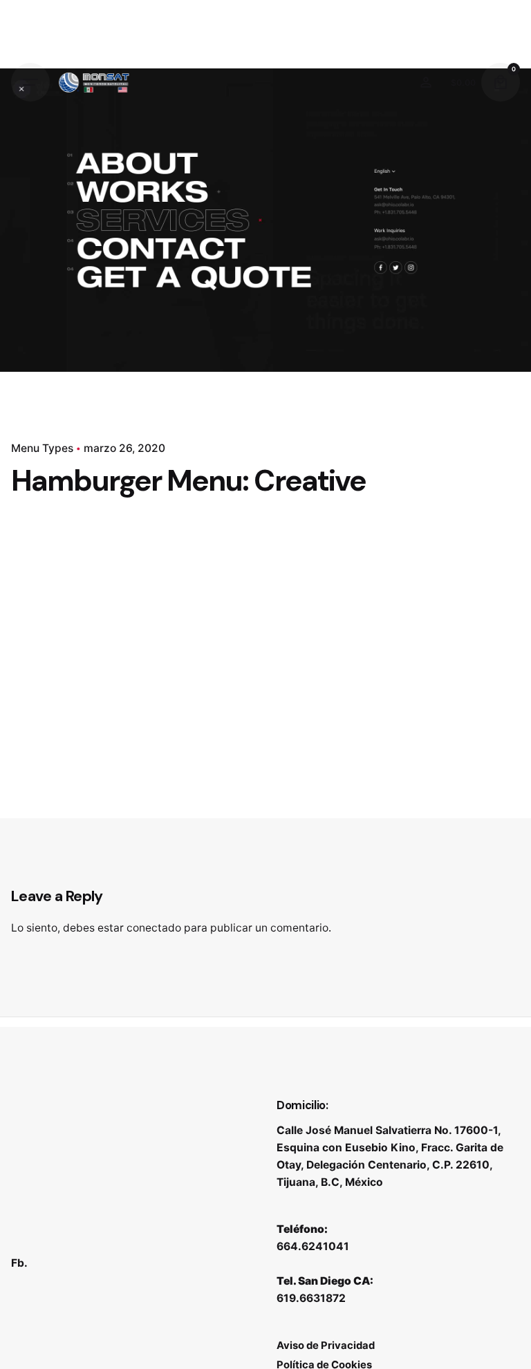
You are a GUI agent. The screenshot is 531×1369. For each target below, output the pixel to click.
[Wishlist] (426, 82)
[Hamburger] (30, 82)
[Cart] (500, 82)
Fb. (19, 1262)
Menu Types (42, 448)
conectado (154, 927)
